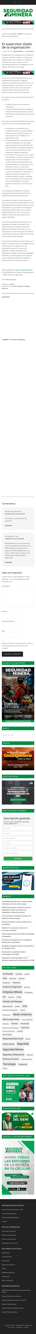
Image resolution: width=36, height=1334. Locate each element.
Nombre (5, 611)
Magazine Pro (20, 1325)
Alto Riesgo (19, 974)
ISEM (5, 275)
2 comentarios (29, 51)
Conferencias (6, 982)
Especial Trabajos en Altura (10, 1312)
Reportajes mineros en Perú (10, 1243)
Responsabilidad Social (13, 1038)
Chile (5, 978)
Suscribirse (18, 858)
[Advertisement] (18, 318)
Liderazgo (27, 286)
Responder (8, 525)
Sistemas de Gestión (11, 1059)
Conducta (21, 978)
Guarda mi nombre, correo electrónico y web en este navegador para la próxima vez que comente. (17, 645)
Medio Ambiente (22, 1014)
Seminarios (30, 1055)
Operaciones (5, 1276)
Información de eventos (9, 1231)
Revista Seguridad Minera (18, 12)
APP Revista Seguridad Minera (10, 1217)
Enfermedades (28, 992)
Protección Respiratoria (9, 1031)
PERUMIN (14, 1024)
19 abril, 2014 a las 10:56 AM (14, 539)
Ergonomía (11, 997)
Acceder (26, 1327)
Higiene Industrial (7, 1006)
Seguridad (23, 1043)
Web (3, 631)
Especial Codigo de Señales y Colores (13, 1308)
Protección (25, 1028)
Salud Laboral (8, 1044)
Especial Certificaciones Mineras (11, 1296)
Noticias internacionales (9, 1235)
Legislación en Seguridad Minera (10, 1010)
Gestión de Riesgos (18, 286)
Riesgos (28, 1039)
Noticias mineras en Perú (9, 1239)
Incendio (17, 1006)
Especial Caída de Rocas (9, 1304)
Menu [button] (19, 2)
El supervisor (6, 55)
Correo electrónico (8, 621)
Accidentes (8, 974)
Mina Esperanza (11, 279)
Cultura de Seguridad (12, 987)
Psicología (20, 1031)
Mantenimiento (6, 1015)
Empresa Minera (12, 992)
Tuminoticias (11, 1327)
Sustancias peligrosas (26, 1059)
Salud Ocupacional (7, 1280)
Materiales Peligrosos (8, 1272)
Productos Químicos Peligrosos (10, 1028)
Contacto (4, 1221)
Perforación (5, 1023)
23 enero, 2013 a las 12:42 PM (15, 514)
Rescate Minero (7, 1034)
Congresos (16, 983)
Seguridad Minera (13, 1049)
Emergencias (6, 1260)
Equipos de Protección (8, 1264)
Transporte (22, 1064)
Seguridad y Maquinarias (13, 1054)
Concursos (13, 978)
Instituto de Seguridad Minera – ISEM (12, 1209)
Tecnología (9, 1064)
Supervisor (5, 288)
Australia (27, 974)
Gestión (12, 284)
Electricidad (27, 987)
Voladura (5, 1068)
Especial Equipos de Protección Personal (14, 1300)
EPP (4, 997)
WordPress (19, 1327)
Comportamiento (7, 1257)
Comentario (6, 586)
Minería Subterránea (11, 1019)
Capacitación (6, 1253)
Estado (19, 997)
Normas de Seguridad (27, 1019)
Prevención (25, 1024)
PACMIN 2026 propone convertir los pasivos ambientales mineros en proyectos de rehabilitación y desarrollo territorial (16, 910)
